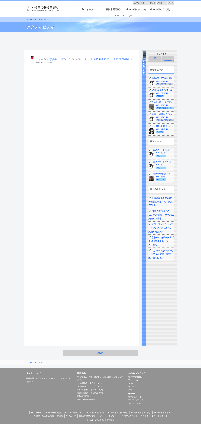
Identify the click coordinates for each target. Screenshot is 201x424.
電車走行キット (135, 397)
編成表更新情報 (88, 416)
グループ (132, 386)
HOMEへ (100, 353)
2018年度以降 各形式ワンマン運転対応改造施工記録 (111, 59)
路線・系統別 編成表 (86, 399)
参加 (154, 3)
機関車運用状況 (135, 377)
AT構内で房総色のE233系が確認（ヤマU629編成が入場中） (161, 215)
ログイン (163, 3)
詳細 (30, 382)
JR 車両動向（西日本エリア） (90, 386)
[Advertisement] (100, 40)
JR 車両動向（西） (96, 412)
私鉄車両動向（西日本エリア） (90, 393)
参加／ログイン (141, 3)
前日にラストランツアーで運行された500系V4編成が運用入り (160, 228)
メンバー (132, 383)
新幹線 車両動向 (84, 396)
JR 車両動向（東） (74, 412)
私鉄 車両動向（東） (119, 412)
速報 (61, 416)
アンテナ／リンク (136, 400)
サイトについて (135, 403)
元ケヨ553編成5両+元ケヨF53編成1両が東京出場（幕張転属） (160, 254)
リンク (145, 416)
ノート (131, 390)
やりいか (39, 59)
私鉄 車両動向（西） (142, 412)
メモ (172, 3)
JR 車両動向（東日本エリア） (90, 383)
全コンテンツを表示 (125, 15)
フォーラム (133, 380)
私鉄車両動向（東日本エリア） (90, 390)
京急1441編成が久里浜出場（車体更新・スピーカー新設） (161, 241)
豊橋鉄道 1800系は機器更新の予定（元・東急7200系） (160, 201)
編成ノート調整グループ (61, 59)
